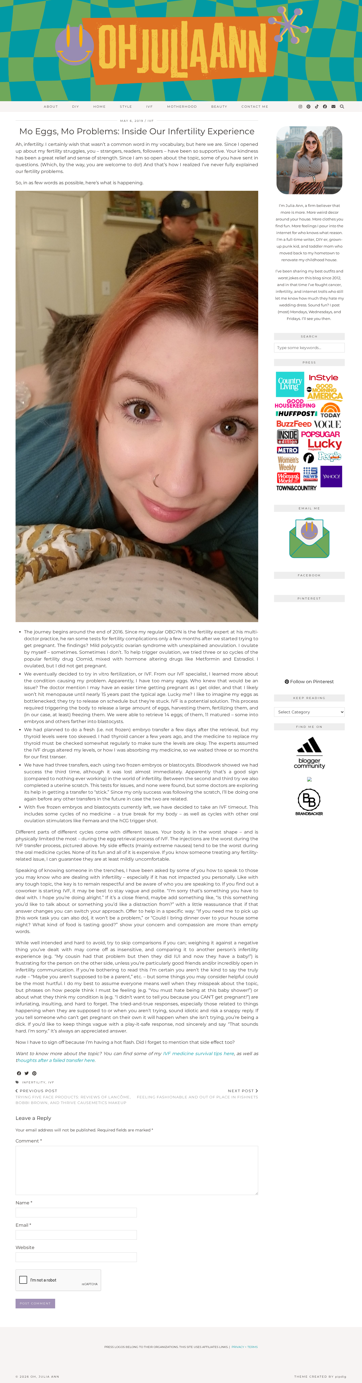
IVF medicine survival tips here (198, 1053)
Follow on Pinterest (311, 681)
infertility (34, 1082)
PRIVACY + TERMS (245, 1347)
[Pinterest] (309, 106)
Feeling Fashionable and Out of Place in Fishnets (197, 1094)
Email (23, 1225)
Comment (29, 1141)
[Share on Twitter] (27, 1073)
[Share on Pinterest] (34, 1073)
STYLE (126, 107)
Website (25, 1247)
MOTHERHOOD (182, 107)
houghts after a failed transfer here (55, 1060)
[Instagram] (301, 106)
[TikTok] (317, 106)
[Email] (333, 106)
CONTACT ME (255, 107)
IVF (149, 107)
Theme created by (320, 1376)
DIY (75, 107)
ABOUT (51, 107)
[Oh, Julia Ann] (181, 50)
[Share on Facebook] (19, 1073)
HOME (99, 107)
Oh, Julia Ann (45, 1376)
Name (24, 1202)
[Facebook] (325, 106)
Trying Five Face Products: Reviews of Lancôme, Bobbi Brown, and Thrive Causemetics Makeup (73, 1096)
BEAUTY (219, 107)
